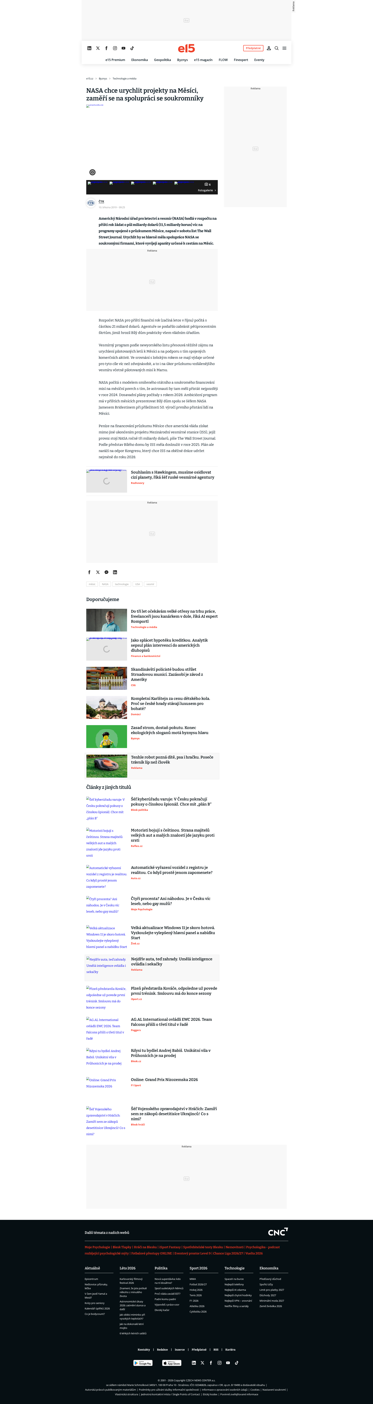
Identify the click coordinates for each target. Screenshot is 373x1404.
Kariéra (230, 1349)
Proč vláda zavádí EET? (167, 1293)
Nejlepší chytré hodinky (238, 1295)
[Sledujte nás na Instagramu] (115, 48)
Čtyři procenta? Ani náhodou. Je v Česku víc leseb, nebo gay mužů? (170, 901)
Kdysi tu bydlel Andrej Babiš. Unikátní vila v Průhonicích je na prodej (171, 1053)
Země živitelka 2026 (271, 1306)
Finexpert (241, 60)
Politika (161, 1268)
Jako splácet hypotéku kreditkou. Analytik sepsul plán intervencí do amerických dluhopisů (169, 645)
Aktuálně (92, 1268)
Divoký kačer (162, 1310)
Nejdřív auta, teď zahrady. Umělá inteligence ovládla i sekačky (171, 961)
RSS (216, 1349)
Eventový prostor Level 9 (192, 1253)
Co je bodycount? (95, 1314)
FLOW (223, 60)
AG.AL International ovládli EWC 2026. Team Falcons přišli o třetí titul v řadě (171, 1022)
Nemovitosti (235, 1247)
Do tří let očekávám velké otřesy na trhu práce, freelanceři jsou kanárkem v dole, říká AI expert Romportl (174, 616)
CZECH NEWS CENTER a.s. (200, 1380)
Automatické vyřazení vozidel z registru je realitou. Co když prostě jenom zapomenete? (172, 870)
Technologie (235, 1268)
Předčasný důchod (270, 1279)
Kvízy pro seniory (95, 1303)
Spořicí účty (266, 1284)
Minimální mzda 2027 (272, 1300)
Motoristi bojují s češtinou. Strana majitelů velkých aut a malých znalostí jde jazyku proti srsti (172, 835)
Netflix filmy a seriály (237, 1306)
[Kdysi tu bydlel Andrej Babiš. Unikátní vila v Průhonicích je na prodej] (106, 1059)
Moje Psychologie (97, 1247)
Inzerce (180, 1349)
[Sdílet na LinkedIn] (115, 572)
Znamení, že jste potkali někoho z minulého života (133, 1292)
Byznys (182, 60)
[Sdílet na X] (98, 572)
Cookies (255, 1389)
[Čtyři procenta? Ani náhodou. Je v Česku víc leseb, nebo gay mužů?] (106, 907)
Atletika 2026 (197, 1306)
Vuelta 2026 (254, 1253)
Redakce (162, 1349)
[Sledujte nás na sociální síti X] (98, 48)
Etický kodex (210, 1394)
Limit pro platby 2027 (272, 1290)
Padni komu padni (165, 1299)
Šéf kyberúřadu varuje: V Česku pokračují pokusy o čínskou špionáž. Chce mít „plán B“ (171, 802)
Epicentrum (91, 1279)
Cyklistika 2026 (198, 1311)
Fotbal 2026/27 (198, 1284)
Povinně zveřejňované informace (239, 1394)
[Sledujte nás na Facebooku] (106, 48)
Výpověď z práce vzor (167, 1304)
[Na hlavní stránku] (186, 48)
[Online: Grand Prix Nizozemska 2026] (106, 1088)
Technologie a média (124, 78)
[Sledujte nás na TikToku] (132, 48)
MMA (193, 1279)
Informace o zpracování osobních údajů (225, 1389)
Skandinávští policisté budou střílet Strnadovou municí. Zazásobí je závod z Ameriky (167, 674)
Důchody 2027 (268, 1295)
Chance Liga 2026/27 (228, 1253)
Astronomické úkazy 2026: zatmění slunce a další (133, 1305)
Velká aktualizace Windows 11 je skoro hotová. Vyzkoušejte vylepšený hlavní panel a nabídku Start (173, 932)
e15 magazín (203, 60)
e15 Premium (115, 60)
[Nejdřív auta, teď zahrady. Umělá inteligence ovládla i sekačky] (106, 967)
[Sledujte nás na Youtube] (123, 48)
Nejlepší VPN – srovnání (238, 1300)
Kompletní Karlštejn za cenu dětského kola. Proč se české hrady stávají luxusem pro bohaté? (170, 703)
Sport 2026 (198, 1268)
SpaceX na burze (234, 1279)
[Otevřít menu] (284, 48)
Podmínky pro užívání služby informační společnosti (169, 1389)
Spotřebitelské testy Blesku (203, 1247)
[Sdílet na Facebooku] (89, 572)
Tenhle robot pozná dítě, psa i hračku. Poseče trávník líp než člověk (172, 760)
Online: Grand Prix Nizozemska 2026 (164, 1079)
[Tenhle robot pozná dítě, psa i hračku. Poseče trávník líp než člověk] (106, 766)
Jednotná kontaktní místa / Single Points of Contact (170, 1394)
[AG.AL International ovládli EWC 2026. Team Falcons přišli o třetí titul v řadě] (106, 1029)
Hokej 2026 (196, 1290)
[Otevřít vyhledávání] (277, 48)
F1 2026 (194, 1300)
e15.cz (89, 78)
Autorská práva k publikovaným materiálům (110, 1389)
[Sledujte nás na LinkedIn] (89, 48)
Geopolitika (162, 60)
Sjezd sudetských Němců (169, 1288)
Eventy (259, 60)
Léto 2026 (128, 1268)
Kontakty (144, 1349)
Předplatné (199, 1349)
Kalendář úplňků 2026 (97, 1308)
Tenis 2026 (196, 1295)
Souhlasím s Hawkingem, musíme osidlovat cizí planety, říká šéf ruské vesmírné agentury (172, 475)
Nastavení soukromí (274, 1389)
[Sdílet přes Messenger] (106, 572)
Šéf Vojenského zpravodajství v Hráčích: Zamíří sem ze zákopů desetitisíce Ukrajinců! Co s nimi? (174, 1113)
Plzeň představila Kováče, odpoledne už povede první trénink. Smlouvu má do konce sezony (174, 991)
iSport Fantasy (170, 1247)
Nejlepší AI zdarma (235, 1290)
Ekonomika (139, 60)
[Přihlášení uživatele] (269, 48)
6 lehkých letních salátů (133, 1333)
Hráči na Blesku (145, 1247)
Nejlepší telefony (234, 1284)
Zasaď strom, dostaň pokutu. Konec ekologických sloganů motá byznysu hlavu (169, 730)
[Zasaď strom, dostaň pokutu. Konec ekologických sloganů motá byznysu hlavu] (106, 736)
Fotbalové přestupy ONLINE (151, 1253)
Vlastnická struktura (126, 1394)
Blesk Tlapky (122, 1247)
